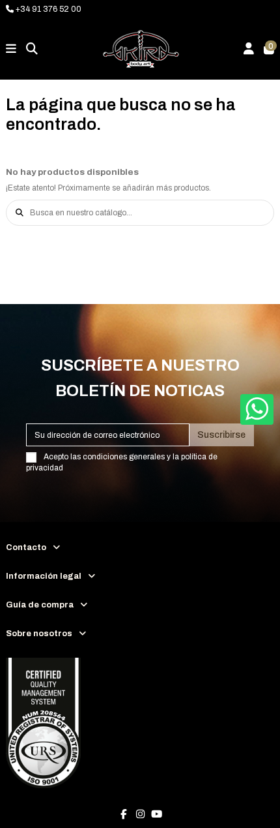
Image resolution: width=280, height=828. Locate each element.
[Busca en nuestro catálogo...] (19, 213)
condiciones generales (124, 456)
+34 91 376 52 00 (47, 9)
